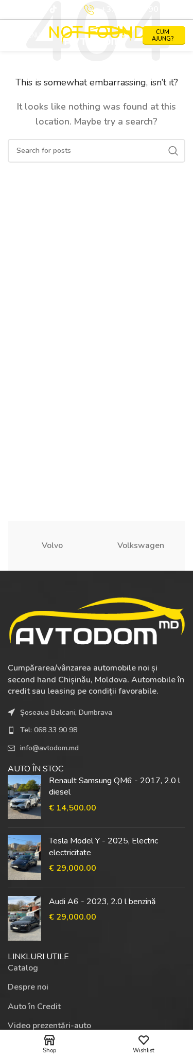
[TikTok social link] (53, 10)
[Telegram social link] (66, 10)
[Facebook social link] (28, 10)
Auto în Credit (34, 1006)
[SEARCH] (173, 151)
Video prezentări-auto (49, 1025)
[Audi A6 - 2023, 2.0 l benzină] (24, 918)
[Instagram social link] (40, 10)
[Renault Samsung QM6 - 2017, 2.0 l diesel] (24, 797)
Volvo (52, 545)
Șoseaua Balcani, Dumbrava (66, 712)
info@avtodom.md (49, 748)
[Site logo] (96, 35)
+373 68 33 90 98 (136, 9)
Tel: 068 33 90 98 (48, 730)
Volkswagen (140, 545)
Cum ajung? (162, 35)
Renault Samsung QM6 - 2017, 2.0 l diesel (114, 786)
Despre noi (28, 987)
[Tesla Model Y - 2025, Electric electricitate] (24, 857)
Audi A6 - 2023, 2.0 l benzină (102, 901)
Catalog (23, 968)
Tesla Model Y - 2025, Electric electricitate (103, 846)
